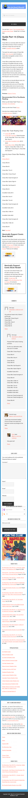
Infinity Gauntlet (9, 54)
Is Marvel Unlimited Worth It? (9, 691)
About (3, 740)
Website (4, 495)
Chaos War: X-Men (10, 145)
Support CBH (5, 743)
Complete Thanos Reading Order (10, 678)
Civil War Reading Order (8, 663)
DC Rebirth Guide (6, 651)
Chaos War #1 (5, 159)
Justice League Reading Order (9, 675)
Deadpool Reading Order (8, 672)
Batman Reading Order (7, 654)
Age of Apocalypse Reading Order (10, 683)
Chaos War (8, 133)
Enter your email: (6, 523)
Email (4, 488)
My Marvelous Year (6, 747)
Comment (5, 462)
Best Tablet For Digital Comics (9, 688)
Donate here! (10, 245)
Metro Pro (13, 794)
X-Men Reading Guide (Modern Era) (10, 681)
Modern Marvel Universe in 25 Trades (11, 686)
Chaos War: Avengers (10, 135)
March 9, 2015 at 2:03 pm (15, 416)
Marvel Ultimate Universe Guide (9, 660)
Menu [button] (15, 24)
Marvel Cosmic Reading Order (9, 666)
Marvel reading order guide (8, 717)
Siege (17, 107)
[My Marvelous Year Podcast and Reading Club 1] (14, 560)
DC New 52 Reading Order (8, 657)
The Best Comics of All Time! (9, 669)
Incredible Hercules (11, 48)
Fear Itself (7, 230)
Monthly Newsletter (6, 750)
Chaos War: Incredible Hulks (12, 141)
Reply (6, 329)
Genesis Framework (20, 794)
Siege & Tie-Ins (12, 93)
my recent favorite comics (12, 720)
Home (3, 737)
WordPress (12, 795)
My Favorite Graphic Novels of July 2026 (11, 587)
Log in (16, 795)
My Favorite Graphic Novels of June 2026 (12, 629)
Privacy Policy (5, 755)
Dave (13, 434)
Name (4, 481)
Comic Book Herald (14, 7)
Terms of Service (6, 757)
